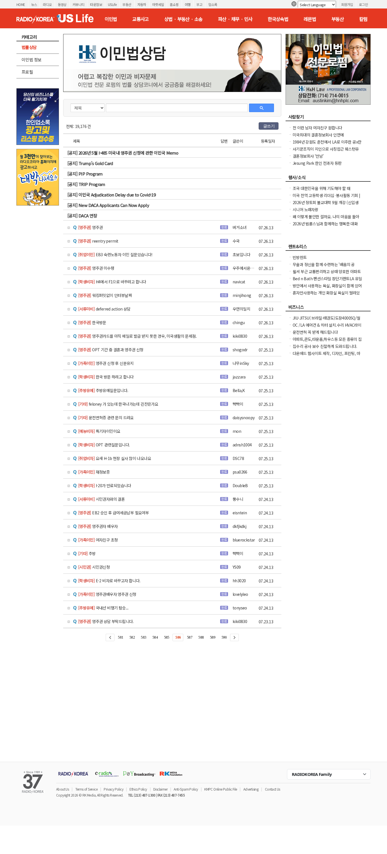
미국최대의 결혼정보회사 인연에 (318, 135)
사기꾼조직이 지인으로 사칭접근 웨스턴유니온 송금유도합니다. (326, 151)
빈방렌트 (300, 257)
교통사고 (140, 19)
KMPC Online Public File (220, 789)
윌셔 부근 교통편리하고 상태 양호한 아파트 (327, 271)
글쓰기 (269, 126)
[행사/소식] (328, 179)
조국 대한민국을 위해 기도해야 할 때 (321, 188)
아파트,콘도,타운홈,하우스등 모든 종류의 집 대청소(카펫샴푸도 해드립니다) (327, 342)
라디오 (47, 4)
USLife (112, 4)
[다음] (234, 637)
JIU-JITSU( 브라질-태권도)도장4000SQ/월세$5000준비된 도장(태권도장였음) (326, 320)
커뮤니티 (78, 4)
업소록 (212, 4)
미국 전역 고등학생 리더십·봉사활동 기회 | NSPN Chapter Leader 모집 (326, 198)
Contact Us (272, 789)
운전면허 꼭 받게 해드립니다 (315, 332)
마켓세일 (158, 4)
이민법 (111, 19)
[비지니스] (328, 309)
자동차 (141, 4)
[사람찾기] (328, 118)
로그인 (363, 4)
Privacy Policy (113, 789)
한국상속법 (278, 19)
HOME (20, 4)
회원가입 (347, 4)
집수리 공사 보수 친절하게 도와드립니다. (325, 346)
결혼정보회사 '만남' (308, 156)
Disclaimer (160, 789)
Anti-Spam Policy (186, 789)
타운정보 (96, 4)
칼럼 (363, 19)
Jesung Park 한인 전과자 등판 (317, 163)
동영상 (62, 4)
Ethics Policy (138, 789)
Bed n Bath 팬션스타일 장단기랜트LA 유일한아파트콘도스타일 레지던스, (327, 281)
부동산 (126, 4)
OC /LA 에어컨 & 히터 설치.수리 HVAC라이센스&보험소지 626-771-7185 (327, 327)
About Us (62, 789)
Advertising (250, 789)
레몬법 (310, 19)
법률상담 (29, 47)
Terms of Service (86, 789)
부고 (199, 4)
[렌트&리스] (328, 248)
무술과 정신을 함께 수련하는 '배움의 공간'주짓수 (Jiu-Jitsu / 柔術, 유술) (324, 267)
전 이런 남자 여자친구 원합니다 (317, 127)
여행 (188, 4)
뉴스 (34, 4)
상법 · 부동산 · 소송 (183, 19)
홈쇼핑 (174, 4)
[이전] (110, 637)
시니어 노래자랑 (305, 209)
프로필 (27, 72)
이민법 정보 (31, 60)
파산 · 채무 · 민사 (235, 19)
